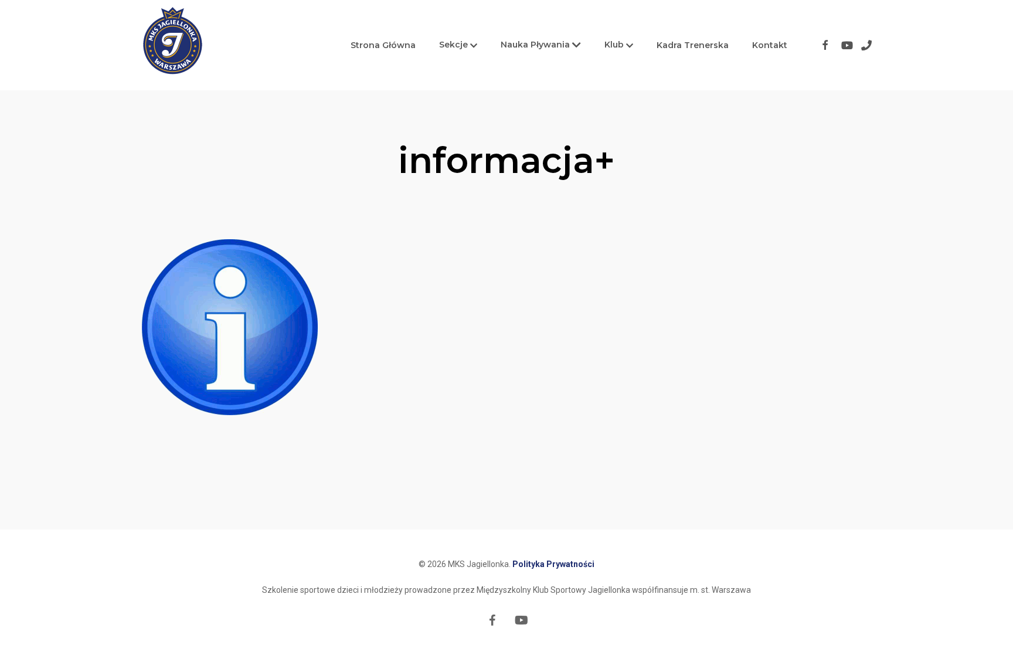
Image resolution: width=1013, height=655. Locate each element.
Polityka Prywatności (553, 564)
